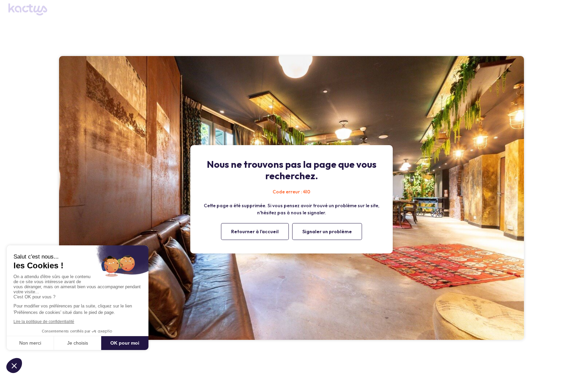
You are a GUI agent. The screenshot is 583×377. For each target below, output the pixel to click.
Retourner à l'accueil (255, 231)
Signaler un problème (327, 231)
